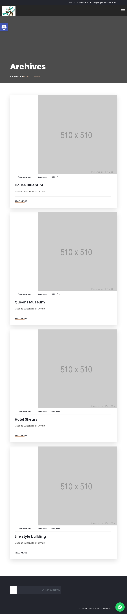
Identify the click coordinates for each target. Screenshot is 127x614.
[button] (4, 27)
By (38, 177)
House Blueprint (29, 185)
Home (36, 76)
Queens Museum (30, 302)
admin (43, 177)
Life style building (30, 536)
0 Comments (24, 177)
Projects (27, 76)
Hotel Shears (26, 419)
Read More (21, 201)
